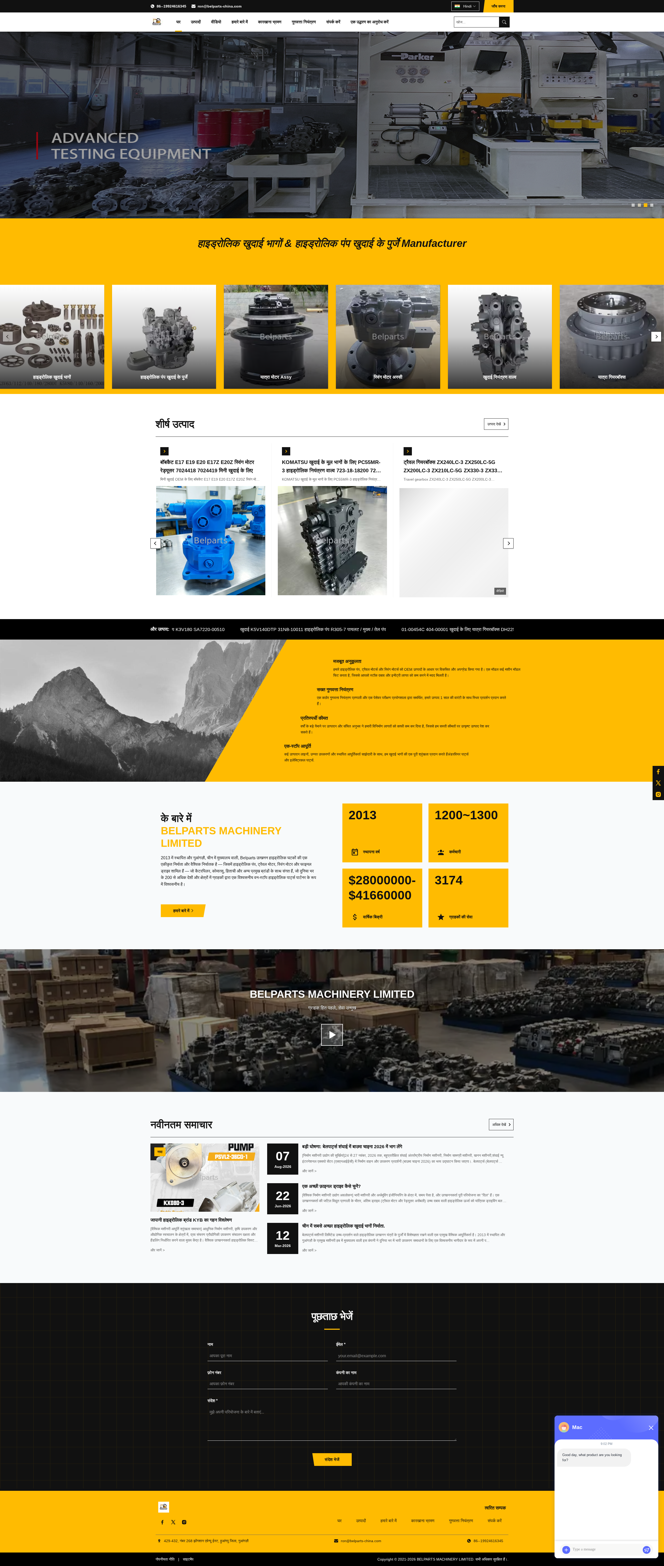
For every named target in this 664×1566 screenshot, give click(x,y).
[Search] (504, 22)
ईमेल (340, 1344)
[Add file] (566, 1550)
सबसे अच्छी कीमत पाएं (210, 541)
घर (178, 22)
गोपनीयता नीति (165, 1559)
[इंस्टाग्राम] (658, 794)
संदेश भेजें (332, 1459)
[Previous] (8, 336)
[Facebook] (162, 1522)
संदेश (213, 1400)
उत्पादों (196, 22)
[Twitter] (173, 1522)
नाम (210, 1344)
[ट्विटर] (658, 783)
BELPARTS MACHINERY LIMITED (445, 1559)
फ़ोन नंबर (214, 1372)
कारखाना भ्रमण (269, 22)
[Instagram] (184, 1522)
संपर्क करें (333, 22)
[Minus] (651, 1428)
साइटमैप (188, 1559)
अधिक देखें (499, 1124)
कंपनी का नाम (346, 1372)
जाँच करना (498, 6)
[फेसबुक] (658, 771)
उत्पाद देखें (494, 424)
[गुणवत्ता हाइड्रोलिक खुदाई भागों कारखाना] (332, 125)
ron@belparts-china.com (219, 6)
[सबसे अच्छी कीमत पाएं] (164, 451)
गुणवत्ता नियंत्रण (304, 22)
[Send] (647, 1550)
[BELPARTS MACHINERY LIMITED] (156, 22)
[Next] (656, 336)
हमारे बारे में (240, 22)
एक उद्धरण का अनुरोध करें (370, 22)
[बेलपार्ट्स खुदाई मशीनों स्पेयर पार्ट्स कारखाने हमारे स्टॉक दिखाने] (332, 1035)
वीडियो (216, 22)
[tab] (633, 205)
